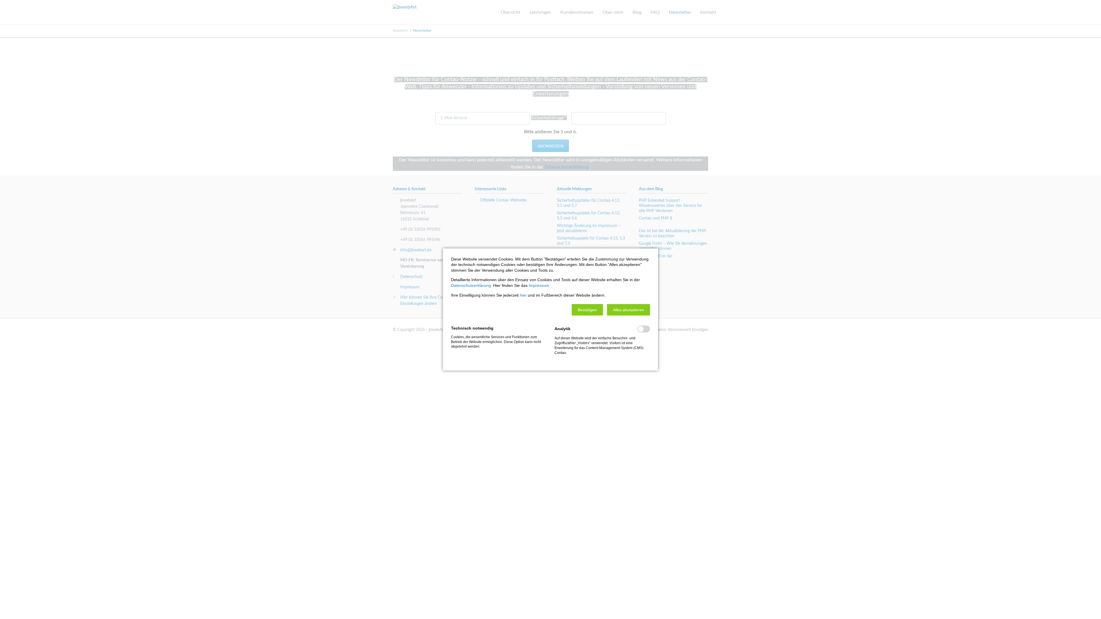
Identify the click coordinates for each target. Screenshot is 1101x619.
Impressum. (539, 285)
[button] (587, 310)
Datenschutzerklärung (471, 285)
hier (523, 295)
